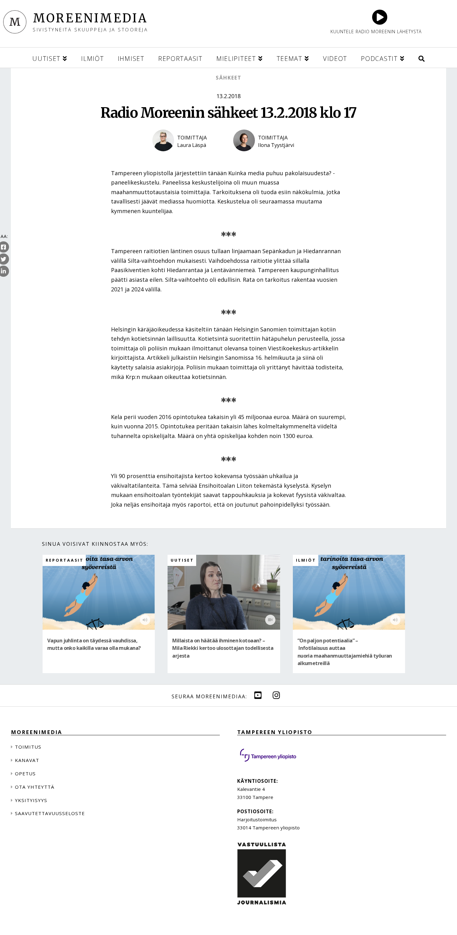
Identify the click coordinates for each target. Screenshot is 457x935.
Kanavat (27, 760)
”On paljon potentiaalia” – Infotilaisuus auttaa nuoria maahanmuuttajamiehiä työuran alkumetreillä (345, 652)
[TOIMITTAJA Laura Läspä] (188, 156)
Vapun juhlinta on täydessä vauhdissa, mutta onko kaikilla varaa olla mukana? (94, 644)
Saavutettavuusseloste (50, 813)
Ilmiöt (306, 560)
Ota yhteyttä (34, 787)
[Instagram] (276, 695)
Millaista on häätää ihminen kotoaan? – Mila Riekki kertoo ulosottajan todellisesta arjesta (222, 648)
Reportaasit (65, 560)
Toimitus (28, 747)
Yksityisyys (31, 800)
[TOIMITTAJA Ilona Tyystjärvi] (268, 156)
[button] (421, 58)
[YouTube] (258, 695)
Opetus (25, 773)
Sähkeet (229, 77)
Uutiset (182, 560)
